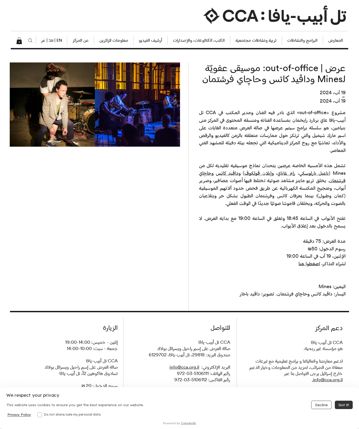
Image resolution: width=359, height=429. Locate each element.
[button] (51, 40)
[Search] (30, 40)
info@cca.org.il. (327, 379)
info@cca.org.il (184, 367)
